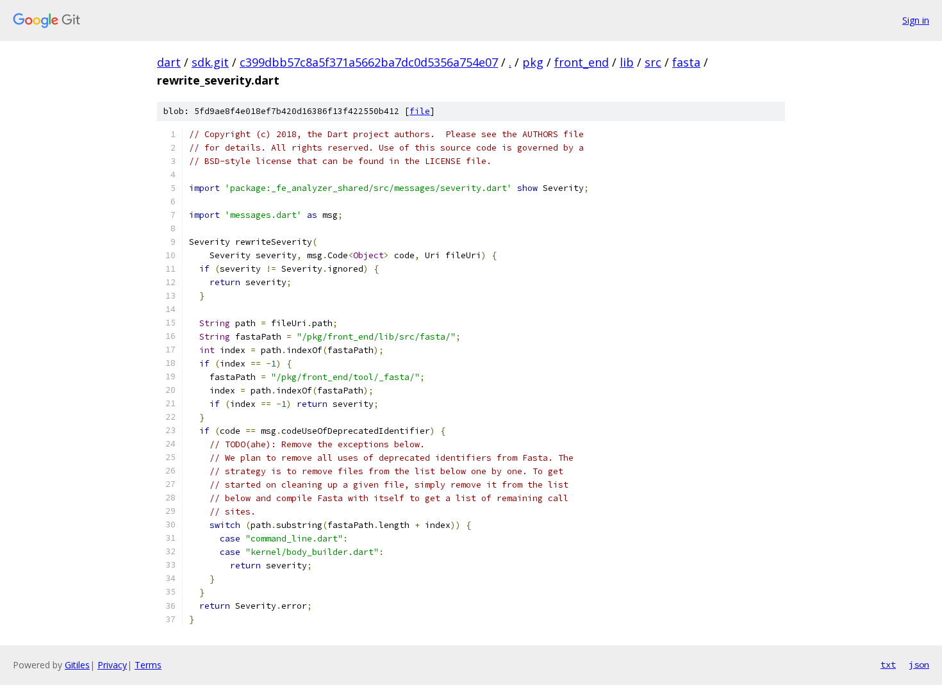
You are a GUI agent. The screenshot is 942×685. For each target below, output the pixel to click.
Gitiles (77, 665)
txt (888, 664)
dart (169, 62)
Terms (148, 665)
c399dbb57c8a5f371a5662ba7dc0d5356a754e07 (369, 62)
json (919, 664)
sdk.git (210, 62)
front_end (581, 62)
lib (627, 62)
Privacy (112, 665)
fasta (686, 62)
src (653, 62)
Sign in (915, 20)
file (419, 111)
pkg (532, 62)
